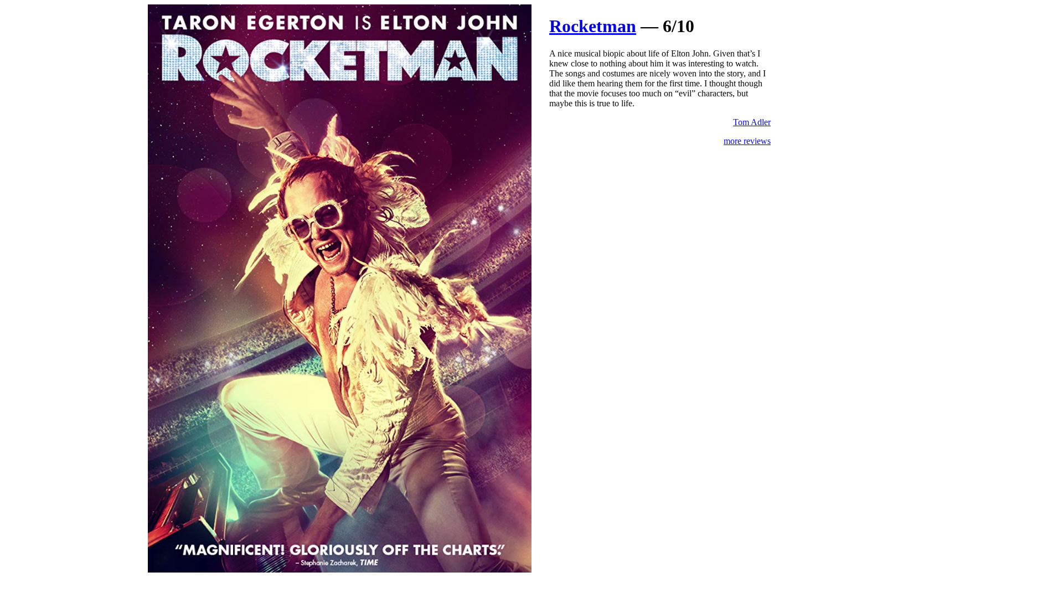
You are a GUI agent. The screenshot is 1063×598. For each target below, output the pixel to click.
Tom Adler (752, 122)
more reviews (747, 141)
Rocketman (592, 26)
